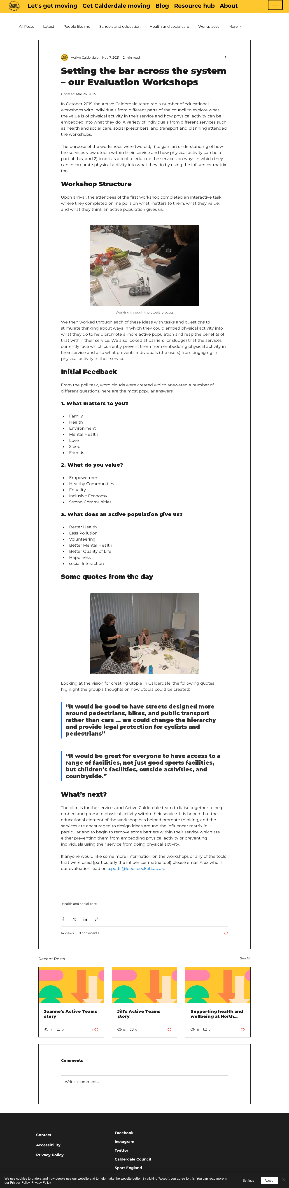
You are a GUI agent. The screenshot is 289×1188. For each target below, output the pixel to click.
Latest (48, 26)
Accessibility (48, 1145)
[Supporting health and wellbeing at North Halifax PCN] (217, 985)
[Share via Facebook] (63, 919)
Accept (269, 1180)
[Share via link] (96, 919)
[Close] (283, 1180)
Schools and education (120, 26)
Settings (248, 1180)
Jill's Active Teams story (138, 1014)
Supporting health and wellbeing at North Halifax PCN (217, 1014)
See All (245, 958)
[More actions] (225, 57)
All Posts (26, 26)
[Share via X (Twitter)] (74, 919)
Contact (43, 1135)
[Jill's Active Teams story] (144, 985)
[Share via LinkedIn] (85, 919)
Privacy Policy (50, 1155)
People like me (76, 26)
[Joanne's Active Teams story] (71, 985)
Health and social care (169, 26)
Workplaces (208, 26)
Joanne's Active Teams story (70, 1014)
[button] (275, 5)
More (233, 26)
